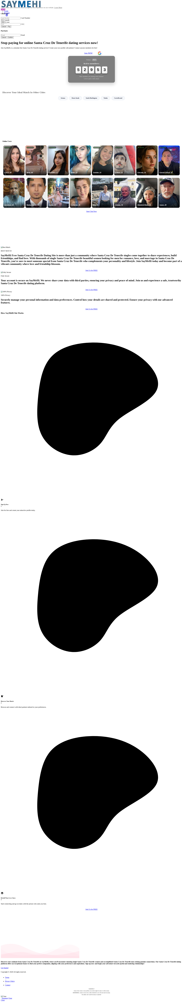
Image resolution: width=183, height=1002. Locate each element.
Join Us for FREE (91, 270)
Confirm (10, 37)
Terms (7, 977)
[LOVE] (14, 160)
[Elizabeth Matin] (147, 193)
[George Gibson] (169, 160)
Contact (7, 985)
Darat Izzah (75, 98)
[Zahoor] (124, 160)
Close (10, 998)
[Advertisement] (91, 119)
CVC (22, 24)
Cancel (4, 26)
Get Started (4, 968)
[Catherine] (80, 193)
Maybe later (91, 520)
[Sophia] (58, 193)
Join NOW (88, 53)
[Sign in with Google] (99, 53)
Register (7, 13)
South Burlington (91, 98)
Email (23, 35)
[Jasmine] (102, 160)
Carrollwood (118, 98)
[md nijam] (14, 193)
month (7, 20)
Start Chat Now (91, 211)
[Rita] (102, 193)
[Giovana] (147, 160)
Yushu (106, 98)
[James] (169, 193)
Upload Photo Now (93, 515)
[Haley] (80, 160)
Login (6, 11)
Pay (9, 26)
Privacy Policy (10, 981)
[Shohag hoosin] (36, 193)
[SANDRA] (58, 160)
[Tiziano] (124, 193)
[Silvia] (36, 160)
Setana (63, 98)
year (8, 22)
